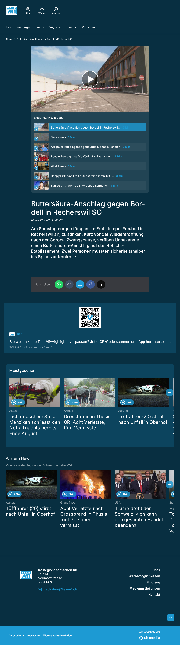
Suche (40, 27)
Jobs (156, 570)
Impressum (33, 635)
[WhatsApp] (59, 284)
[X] (101, 284)
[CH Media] (149, 637)
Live (8, 27)
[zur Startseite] (11, 10)
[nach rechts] (169, 392)
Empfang (153, 582)
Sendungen (23, 27)
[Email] (80, 284)
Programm (55, 27)
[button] (69, 284)
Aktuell (9, 39)
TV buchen (87, 27)
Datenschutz (16, 635)
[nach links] (10, 392)
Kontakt (154, 594)
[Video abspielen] (90, 79)
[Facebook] (90, 284)
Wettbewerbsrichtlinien (57, 635)
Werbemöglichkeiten (144, 576)
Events (71, 27)
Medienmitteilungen (145, 588)
